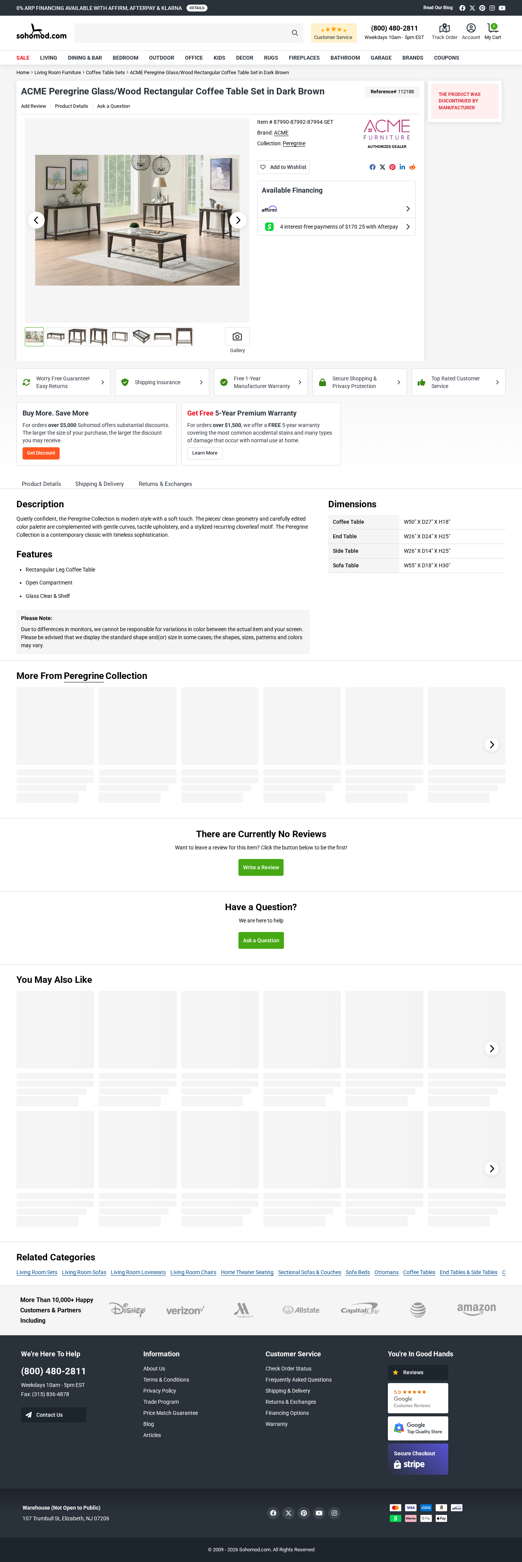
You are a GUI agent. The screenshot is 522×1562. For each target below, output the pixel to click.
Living (48, 58)
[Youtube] (502, 8)
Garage (381, 58)
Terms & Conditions (166, 1380)
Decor (244, 58)
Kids (219, 58)
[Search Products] (295, 33)
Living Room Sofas (84, 1272)
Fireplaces (304, 58)
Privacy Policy (159, 1391)
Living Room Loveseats (138, 1272)
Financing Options (287, 1413)
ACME (281, 133)
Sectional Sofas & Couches (309, 1272)
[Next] (492, 745)
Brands (412, 58)
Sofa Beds (358, 1272)
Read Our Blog (438, 7)
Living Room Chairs (193, 1272)
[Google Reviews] (418, 1398)
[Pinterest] (482, 8)
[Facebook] (462, 8)
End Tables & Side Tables (469, 1272)
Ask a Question (113, 106)
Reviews (413, 1372)
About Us (154, 1369)
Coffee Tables (419, 1272)
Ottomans (386, 1272)
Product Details (71, 106)
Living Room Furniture (57, 72)
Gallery (237, 350)
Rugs (271, 58)
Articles (152, 1435)
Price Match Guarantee (170, 1413)
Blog (148, 1424)
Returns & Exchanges (291, 1402)
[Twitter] (472, 8)
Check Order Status (288, 1369)
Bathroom (345, 58)
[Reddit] (412, 167)
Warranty (277, 1424)
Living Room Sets (36, 1272)
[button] (188, 33)
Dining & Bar (85, 58)
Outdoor (161, 58)
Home (22, 72)
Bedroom (125, 58)
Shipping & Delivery (288, 1391)
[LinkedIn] (402, 167)
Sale (22, 58)
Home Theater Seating (247, 1272)
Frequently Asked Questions (299, 1380)
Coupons (446, 58)
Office (194, 58)
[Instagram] (492, 8)
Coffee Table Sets (105, 72)
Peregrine (294, 143)
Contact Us (49, 1415)
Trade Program (161, 1402)
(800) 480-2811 (53, 1371)
